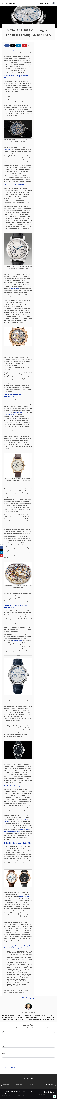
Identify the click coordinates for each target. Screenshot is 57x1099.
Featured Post (31, 26)
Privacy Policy (16, 1091)
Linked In (51, 1092)
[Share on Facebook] (7, 45)
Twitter (45, 1092)
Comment (5, 1031)
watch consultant (50, 1094)
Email (4, 1053)
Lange (25, 95)
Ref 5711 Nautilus (24, 896)
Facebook (43, 1092)
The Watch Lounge (9, 3)
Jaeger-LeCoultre (9, 414)
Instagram (48, 1092)
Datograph (23, 103)
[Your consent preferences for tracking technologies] (54, 1096)
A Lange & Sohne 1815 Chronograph (20, 50)
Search (53, 3)
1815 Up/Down (15, 288)
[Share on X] (13, 45)
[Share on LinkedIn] (18, 45)
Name (4, 1046)
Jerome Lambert (19, 412)
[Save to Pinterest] (24, 45)
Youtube (54, 1092)
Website (4, 1060)
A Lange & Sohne (22, 26)
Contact (48, 3)
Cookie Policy (27, 1091)
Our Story (41, 3)
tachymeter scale (17, 640)
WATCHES (37, 26)
